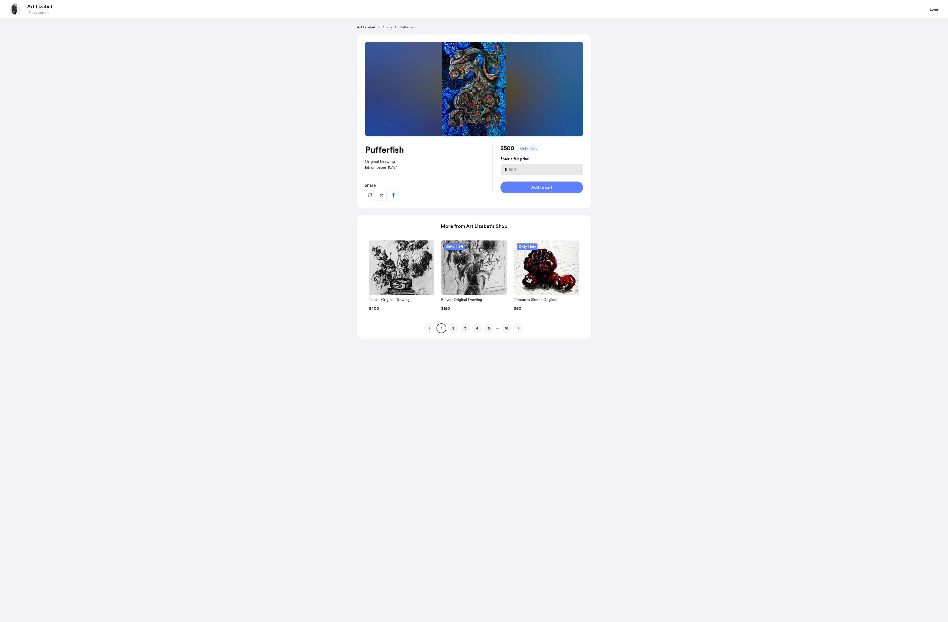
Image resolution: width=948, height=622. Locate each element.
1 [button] (441, 328)
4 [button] (477, 328)
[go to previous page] (429, 328)
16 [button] (506, 328)
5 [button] (489, 328)
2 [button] (453, 328)
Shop (387, 27)
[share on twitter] (382, 196)
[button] (401, 276)
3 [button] (465, 328)
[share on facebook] (393, 195)
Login (934, 9)
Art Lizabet (40, 6)
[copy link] (370, 195)
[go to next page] (518, 328)
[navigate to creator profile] (15, 9)
